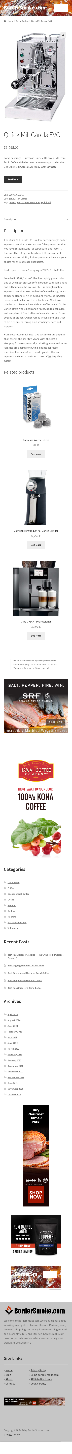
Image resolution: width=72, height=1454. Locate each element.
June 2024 (13, 1025)
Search (36, 1448)
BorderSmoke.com (24, 7)
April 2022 (13, 1043)
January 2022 (14, 1060)
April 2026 (13, 1014)
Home (11, 20)
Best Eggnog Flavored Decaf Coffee (26, 965)
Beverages (15, 202)
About (9, 1379)
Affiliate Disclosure (41, 1379)
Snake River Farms (17, 922)
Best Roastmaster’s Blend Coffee (25, 987)
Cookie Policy (38, 1383)
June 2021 (13, 1083)
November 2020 (15, 1088)
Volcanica (13, 928)
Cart (55, 1445)
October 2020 (14, 1094)
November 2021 (15, 1071)
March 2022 (13, 1048)
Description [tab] (10, 219)
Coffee (11, 888)
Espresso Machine (30, 202)
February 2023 (15, 1031)
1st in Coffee (22, 20)
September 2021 (16, 1077)
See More (13, 179)
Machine (12, 916)
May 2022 (12, 1037)
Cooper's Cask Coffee (18, 893)
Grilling (11, 910)
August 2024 (14, 1020)
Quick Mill (46, 202)
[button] (63, 35)
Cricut (11, 899)
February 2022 (15, 1054)
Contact (10, 1383)
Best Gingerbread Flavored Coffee (25, 980)
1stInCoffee (13, 882)
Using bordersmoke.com (45, 1374)
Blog (8, 1374)
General (12, 905)
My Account (12, 1448)
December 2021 (15, 1066)
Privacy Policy (38, 1370)
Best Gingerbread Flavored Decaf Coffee (28, 973)
